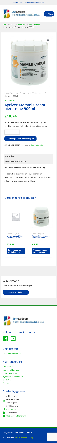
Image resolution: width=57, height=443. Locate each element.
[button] (48, 40)
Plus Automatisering (24, 437)
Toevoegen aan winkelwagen (20, 138)
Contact (6, 383)
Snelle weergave (16, 229)
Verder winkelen (15, 292)
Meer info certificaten (12, 353)
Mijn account (8, 366)
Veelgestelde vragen (11, 370)
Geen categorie (26, 93)
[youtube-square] (14, 338)
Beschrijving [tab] (10, 156)
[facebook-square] (6, 338)
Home (6, 93)
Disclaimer (7, 380)
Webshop (14, 93)
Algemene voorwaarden (13, 376)
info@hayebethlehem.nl (34, 2)
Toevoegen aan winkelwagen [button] (15, 251)
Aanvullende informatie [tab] (15, 161)
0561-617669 (18, 2)
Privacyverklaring (10, 373)
